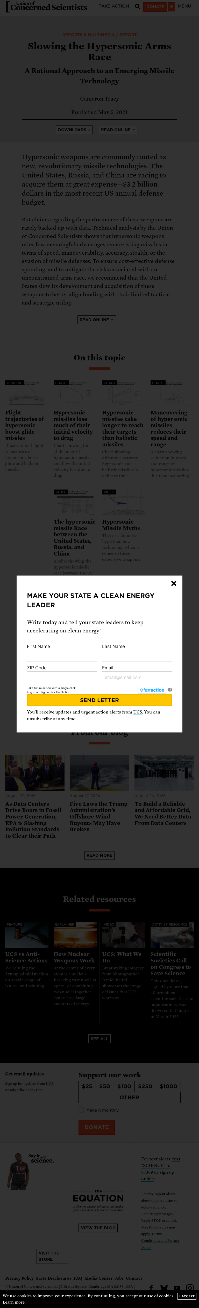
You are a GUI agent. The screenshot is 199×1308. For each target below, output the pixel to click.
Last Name (113, 646)
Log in (31, 692)
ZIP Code (37, 667)
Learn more (14, 1302)
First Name (38, 646)
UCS (137, 712)
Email (107, 667)
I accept (187, 1296)
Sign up (45, 692)
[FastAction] (152, 690)
